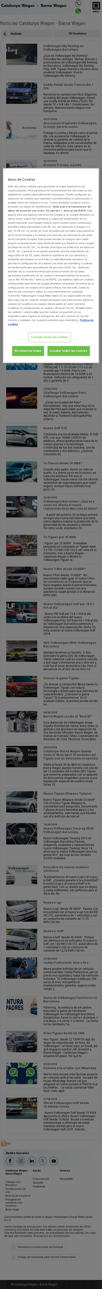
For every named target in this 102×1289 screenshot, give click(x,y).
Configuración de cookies (49, 337)
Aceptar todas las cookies (68, 350)
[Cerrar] (93, 173)
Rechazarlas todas (28, 350)
